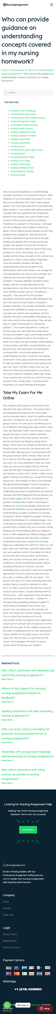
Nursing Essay (17, 146)
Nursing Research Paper (22, 157)
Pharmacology (17, 175)
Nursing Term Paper (20, 160)
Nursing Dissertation (20, 142)
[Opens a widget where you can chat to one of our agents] (45, 1008)
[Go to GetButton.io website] (7, 1011)
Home (4, 70)
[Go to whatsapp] (7, 1005)
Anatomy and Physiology (23, 110)
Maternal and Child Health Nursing (27, 117)
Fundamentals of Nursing (23, 114)
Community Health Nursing (23, 125)
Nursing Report (18, 153)
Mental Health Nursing (21, 128)
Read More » (7, 679)
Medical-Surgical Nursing (23, 121)
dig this (39, 541)
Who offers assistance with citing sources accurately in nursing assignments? (23, 774)
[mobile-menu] (51, 5)
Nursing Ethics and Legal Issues (26, 150)
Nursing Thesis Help (20, 164)
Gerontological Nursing (22, 171)
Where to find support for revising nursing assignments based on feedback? (23, 693)
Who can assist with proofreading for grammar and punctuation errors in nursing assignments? (25, 733)
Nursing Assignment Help (23, 132)
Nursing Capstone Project (23, 135)
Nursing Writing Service (22, 167)
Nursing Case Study (20, 139)
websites (19, 505)
